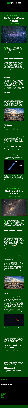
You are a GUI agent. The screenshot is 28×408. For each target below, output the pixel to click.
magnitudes (6, 154)
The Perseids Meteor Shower (14, 19)
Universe (19, 15)
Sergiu (12, 23)
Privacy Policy (11, 402)
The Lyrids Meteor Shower (14, 192)
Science (11, 15)
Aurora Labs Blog (6, 402)
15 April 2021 (14, 196)
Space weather (3, 393)
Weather (2, 397)
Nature (8, 15)
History (2, 389)
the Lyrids (8, 133)
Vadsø (2, 396)
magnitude (6, 306)
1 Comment (19, 196)
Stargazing (15, 15)
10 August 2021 (17, 23)
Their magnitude (17, 335)
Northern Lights (3, 391)
